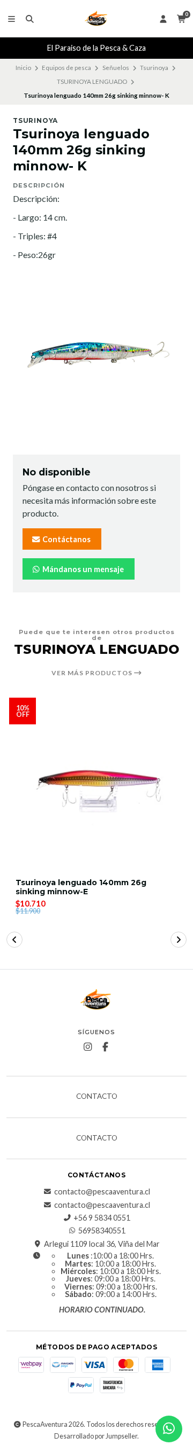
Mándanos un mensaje (82, 569)
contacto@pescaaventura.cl (102, 1192)
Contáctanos (66, 539)
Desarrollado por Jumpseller (95, 1436)
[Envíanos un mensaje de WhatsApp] (168, 1429)
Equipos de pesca (66, 67)
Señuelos (115, 67)
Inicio (23, 67)
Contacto (96, 1096)
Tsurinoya (154, 67)
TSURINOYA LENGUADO (92, 81)
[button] (14, 940)
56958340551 (101, 1231)
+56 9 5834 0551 (101, 1218)
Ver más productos (92, 673)
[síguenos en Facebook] (106, 1047)
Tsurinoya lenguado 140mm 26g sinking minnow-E (81, 887)
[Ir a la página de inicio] (96, 18)
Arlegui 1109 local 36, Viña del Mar (102, 1244)
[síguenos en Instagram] (88, 1047)
